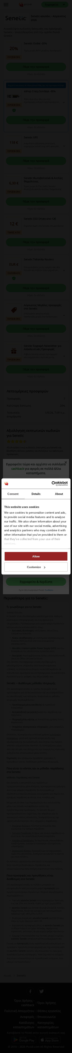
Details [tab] (36, 493)
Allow (36, 556)
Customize (34, 567)
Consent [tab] (12, 493)
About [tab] (59, 493)
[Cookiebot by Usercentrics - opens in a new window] (52, 483)
